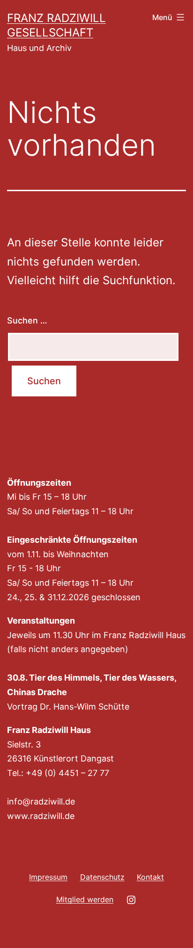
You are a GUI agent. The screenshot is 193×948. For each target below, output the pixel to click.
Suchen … (27, 320)
